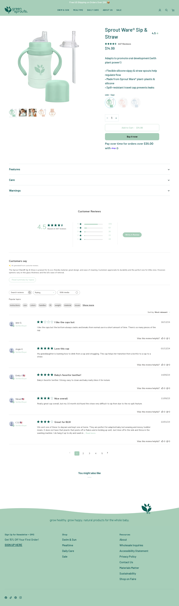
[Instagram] (20, 597)
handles (42, 305)
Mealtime (67, 545)
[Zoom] (49, 66)
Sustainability (128, 573)
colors (33, 305)
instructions (15, 305)
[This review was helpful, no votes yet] (162, 338)
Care (12, 179)
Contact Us (126, 562)
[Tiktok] (11, 597)
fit (50, 305)
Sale (64, 556)
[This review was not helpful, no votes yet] (167, 364)
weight (58, 305)
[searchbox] (18, 292)
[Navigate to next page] (108, 452)
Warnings (15, 190)
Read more (90, 433)
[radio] (110, 102)
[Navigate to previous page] (70, 452)
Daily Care (68, 550)
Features (14, 169)
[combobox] (44, 292)
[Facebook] (6, 597)
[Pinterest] (15, 597)
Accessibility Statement (134, 550)
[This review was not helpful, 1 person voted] (167, 338)
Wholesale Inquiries (131, 545)
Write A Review (132, 235)
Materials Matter (129, 567)
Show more (88, 305)
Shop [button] (64, 534)
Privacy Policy (128, 556)
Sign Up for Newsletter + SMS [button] (19, 534)
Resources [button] (125, 534)
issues (77, 305)
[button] (63, 10)
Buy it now (132, 136)
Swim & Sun (69, 539)
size (25, 305)
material (67, 305)
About (123, 539)
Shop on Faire (128, 579)
